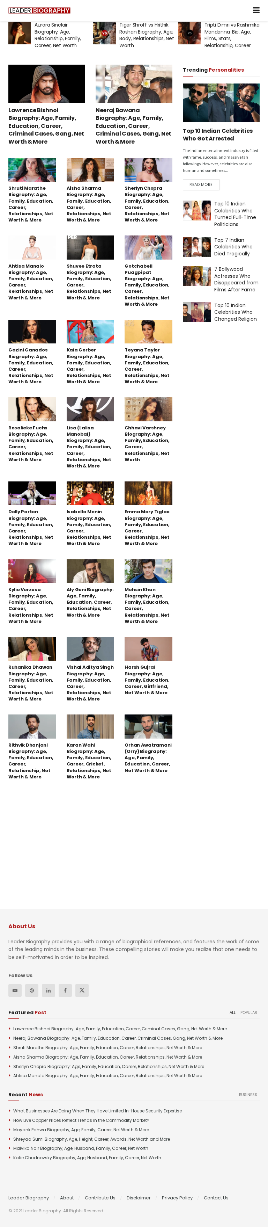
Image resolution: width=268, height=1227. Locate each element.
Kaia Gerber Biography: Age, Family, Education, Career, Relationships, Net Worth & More (89, 366)
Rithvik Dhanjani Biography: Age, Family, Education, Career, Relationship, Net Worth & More (30, 761)
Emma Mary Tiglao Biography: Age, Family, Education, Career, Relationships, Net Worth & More (147, 527)
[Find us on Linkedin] (48, 990)
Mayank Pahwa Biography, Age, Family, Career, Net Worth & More (81, 1130)
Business (248, 1094)
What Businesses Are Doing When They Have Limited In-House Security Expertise (97, 1111)
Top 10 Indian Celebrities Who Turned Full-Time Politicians (235, 214)
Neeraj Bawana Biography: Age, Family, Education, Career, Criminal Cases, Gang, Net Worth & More (133, 126)
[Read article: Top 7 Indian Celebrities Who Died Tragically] (197, 247)
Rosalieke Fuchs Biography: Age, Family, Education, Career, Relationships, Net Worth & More (30, 443)
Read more (204, 184)
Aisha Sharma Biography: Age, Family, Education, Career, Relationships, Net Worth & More (89, 204)
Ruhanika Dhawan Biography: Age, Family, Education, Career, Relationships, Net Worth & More (30, 683)
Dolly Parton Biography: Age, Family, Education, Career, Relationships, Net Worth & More (30, 527)
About (67, 1198)
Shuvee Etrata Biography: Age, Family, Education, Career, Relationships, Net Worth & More (89, 282)
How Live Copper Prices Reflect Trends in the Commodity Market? (81, 1120)
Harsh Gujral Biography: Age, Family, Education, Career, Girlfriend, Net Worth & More (147, 680)
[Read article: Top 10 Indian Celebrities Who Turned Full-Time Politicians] (197, 210)
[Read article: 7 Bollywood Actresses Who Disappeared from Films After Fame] (197, 276)
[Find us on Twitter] (82, 990)
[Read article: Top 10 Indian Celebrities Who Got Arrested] (221, 103)
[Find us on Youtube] (15, 990)
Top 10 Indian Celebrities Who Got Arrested (218, 135)
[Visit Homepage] (39, 10)
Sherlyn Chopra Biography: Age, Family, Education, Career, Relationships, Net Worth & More (147, 204)
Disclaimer (139, 1198)
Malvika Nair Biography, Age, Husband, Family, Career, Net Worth (80, 1148)
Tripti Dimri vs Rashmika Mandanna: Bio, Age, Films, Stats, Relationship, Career (146, 35)
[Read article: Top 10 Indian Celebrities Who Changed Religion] (197, 312)
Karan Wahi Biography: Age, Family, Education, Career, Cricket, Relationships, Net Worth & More (89, 761)
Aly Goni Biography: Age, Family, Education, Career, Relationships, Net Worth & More (90, 602)
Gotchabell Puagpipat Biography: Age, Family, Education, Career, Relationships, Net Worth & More (147, 285)
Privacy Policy (177, 1198)
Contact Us (216, 1198)
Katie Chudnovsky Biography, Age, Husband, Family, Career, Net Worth (87, 1158)
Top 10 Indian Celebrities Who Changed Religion (235, 312)
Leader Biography (28, 1198)
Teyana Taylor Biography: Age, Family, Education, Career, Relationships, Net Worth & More (147, 366)
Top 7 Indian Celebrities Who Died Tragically (233, 247)
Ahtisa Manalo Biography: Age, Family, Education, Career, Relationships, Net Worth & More (30, 282)
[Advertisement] (225, 380)
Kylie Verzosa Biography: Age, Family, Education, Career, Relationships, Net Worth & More (30, 605)
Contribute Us (100, 1198)
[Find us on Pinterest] (31, 990)
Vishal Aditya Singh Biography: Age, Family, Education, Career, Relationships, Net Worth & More (90, 683)
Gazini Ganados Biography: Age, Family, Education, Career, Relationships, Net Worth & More (30, 366)
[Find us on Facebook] (65, 990)
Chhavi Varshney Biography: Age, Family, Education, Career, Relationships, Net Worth (147, 443)
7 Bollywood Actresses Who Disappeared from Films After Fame (236, 279)
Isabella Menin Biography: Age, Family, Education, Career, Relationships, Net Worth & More (89, 527)
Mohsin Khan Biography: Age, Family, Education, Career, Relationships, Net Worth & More (147, 605)
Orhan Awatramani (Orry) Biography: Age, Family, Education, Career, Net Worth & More (148, 758)
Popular (248, 1012)
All (233, 1012)
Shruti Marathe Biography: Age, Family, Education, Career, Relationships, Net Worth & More (30, 204)
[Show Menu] (256, 10)
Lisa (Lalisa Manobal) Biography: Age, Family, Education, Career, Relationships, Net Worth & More (89, 446)
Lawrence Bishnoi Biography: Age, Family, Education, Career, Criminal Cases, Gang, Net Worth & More (46, 126)
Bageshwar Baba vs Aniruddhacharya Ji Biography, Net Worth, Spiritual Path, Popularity (229, 38)
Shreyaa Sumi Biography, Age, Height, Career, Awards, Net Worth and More (91, 1139)
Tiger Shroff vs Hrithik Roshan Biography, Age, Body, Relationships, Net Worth (62, 35)
